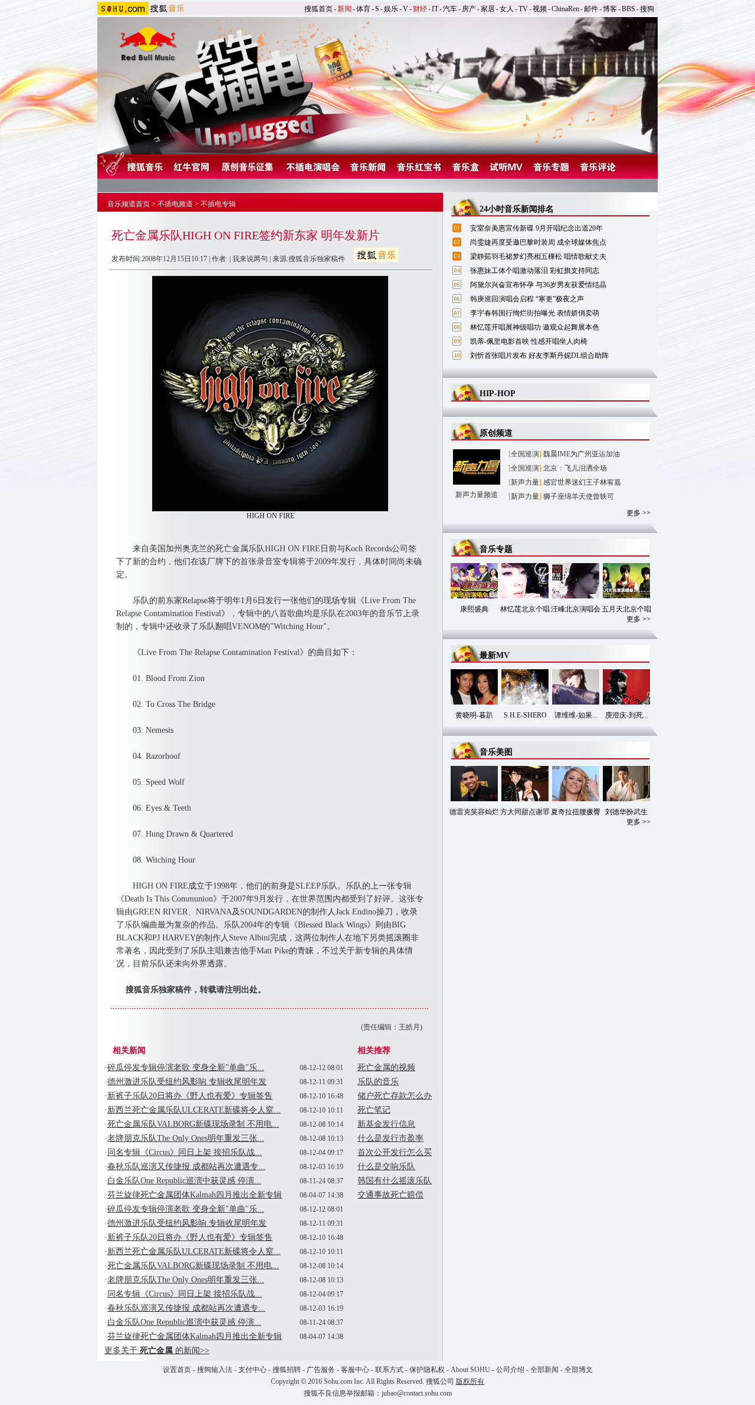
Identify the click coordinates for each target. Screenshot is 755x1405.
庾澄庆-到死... (626, 715)
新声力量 (525, 482)
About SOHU (470, 1369)
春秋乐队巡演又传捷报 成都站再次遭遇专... (186, 1166)
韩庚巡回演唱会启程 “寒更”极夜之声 (527, 299)
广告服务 (321, 1369)
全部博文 (578, 1369)
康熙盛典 (474, 609)
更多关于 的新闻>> (156, 1350)
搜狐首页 (318, 9)
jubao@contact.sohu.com (417, 1393)
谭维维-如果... (576, 715)
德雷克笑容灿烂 (474, 812)
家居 (488, 9)
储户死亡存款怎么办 (394, 1095)
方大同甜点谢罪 (525, 812)
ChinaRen (565, 9)
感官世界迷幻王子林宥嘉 (582, 482)
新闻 (344, 9)
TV (523, 9)
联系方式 (389, 1369)
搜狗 (647, 9)
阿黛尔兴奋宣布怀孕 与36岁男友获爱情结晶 (538, 285)
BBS (628, 9)
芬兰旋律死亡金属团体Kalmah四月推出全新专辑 (194, 1194)
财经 (420, 9)
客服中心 (355, 1369)
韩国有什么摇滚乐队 (394, 1180)
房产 (469, 9)
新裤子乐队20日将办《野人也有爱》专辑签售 (190, 1095)
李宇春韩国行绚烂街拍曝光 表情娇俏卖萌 (534, 313)
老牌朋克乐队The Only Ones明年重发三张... (185, 1138)
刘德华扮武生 (626, 812)
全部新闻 (544, 1369)
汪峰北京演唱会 (575, 609)
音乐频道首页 (128, 204)
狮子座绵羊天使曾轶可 (578, 496)
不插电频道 (175, 204)
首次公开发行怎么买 (394, 1152)
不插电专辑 (218, 204)
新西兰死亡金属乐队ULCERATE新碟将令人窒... (194, 1109)
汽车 (450, 9)
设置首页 (177, 1369)
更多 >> (638, 513)
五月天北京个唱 (626, 609)
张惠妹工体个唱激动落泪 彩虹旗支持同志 (534, 270)
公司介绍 (510, 1369)
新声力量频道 (476, 495)
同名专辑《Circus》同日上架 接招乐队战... (184, 1152)
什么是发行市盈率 (390, 1138)
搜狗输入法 (214, 1369)
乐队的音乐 (378, 1081)
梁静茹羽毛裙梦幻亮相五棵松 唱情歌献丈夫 (538, 256)
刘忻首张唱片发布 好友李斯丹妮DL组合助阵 (539, 355)
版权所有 (470, 1381)
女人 (507, 9)
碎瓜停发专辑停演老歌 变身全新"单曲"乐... (185, 1067)
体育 (363, 9)
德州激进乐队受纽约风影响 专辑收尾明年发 (187, 1081)
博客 (610, 9)
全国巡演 (525, 454)
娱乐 (391, 9)
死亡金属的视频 (386, 1067)
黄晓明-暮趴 (474, 715)
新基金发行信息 (386, 1124)
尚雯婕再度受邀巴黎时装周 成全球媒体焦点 (538, 242)
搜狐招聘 (287, 1369)
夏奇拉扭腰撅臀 (575, 812)
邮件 (591, 9)
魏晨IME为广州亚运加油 (581, 454)
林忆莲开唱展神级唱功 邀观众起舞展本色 (534, 327)
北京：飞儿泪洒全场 (575, 468)
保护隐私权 (427, 1369)
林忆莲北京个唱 (525, 609)
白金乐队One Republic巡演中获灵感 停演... (184, 1180)
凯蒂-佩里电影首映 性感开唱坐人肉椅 (528, 341)
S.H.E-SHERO (525, 715)
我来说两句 (250, 259)
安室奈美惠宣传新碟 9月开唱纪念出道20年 (536, 228)
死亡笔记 (373, 1109)
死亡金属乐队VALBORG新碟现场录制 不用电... (193, 1124)
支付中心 (252, 1369)
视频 (540, 9)
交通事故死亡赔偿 (390, 1194)
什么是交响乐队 (386, 1166)
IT (435, 9)
